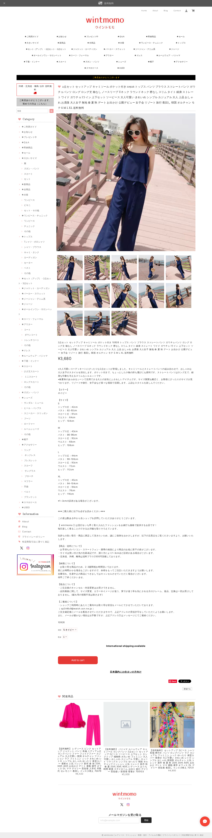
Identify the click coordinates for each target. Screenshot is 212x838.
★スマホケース (91, 68)
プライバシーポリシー (33, 536)
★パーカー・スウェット (114, 49)
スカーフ (28, 465)
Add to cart (77, 660)
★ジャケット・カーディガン (84, 49)
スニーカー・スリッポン (36, 413)
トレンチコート (31, 340)
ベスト (27, 268)
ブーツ (27, 418)
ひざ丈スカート (31, 371)
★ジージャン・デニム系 (144, 49)
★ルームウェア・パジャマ (168, 55)
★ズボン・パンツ (91, 61)
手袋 (26, 486)
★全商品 (91, 43)
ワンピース (29, 200)
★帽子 (151, 61)
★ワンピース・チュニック (151, 43)
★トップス (181, 43)
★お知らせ (61, 36)
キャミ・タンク (31, 252)
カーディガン (30, 257)
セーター (28, 262)
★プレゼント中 (91, 36)
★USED (121, 68)
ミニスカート (31, 376)
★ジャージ (174, 49)
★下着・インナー (32, 61)
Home (144, 10)
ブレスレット (30, 460)
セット (27, 179)
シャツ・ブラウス (32, 247)
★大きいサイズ (32, 43)
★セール (181, 36)
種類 (59, 630)
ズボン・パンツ (31, 168)
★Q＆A (120, 36)
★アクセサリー (181, 61)
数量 (59, 637)
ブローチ (28, 476)
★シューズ (121, 61)
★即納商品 (151, 36)
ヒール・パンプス (32, 408)
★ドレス (138, 55)
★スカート (61, 61)
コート (27, 329)
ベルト (27, 491)
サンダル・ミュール (33, 402)
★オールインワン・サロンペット (46, 55)
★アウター (109, 55)
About (155, 10)
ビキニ (27, 205)
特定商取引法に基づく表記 (35, 541)
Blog (166, 10)
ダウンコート (31, 334)
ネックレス (29, 455)
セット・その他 (31, 210)
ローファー (29, 423)
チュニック (29, 226)
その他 (27, 231)
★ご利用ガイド (32, 36)
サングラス (29, 470)
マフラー (28, 481)
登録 (146, 820)
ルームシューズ (31, 429)
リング (27, 450)
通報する (187, 689)
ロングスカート (31, 382)
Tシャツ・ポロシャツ (34, 241)
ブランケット (30, 497)
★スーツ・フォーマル (79, 55)
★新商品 (61, 43)
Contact (177, 10)
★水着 (121, 43)
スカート (28, 174)
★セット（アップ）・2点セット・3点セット (46, 49)
